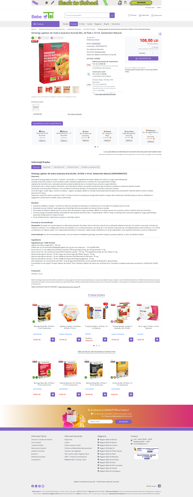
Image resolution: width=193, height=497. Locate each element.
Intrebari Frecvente (37, 451)
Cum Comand (36, 442)
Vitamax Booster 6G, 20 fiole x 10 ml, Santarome (70, 384)
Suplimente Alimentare (74, 29)
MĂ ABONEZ (123, 422)
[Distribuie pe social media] (160, 34)
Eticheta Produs (100, 52)
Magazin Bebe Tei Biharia (108, 439)
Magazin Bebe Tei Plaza (108, 454)
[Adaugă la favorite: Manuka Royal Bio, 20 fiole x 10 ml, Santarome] (34, 303)
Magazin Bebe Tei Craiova (108, 445)
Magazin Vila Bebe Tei (107, 448)
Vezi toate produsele (75, 114)
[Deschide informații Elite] (35, 305)
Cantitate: (142, 53)
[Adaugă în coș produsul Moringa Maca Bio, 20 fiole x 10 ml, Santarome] (53, 394)
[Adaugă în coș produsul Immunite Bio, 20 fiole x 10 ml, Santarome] (131, 394)
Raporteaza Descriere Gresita (68, 287)
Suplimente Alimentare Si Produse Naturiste (52, 29)
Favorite (133, 15)
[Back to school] (96, 3)
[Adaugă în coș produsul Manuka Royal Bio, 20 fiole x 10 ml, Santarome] (53, 339)
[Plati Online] (151, 486)
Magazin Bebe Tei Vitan (107, 462)
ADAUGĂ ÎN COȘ (145, 58)
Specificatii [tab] (46, 167)
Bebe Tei (33, 29)
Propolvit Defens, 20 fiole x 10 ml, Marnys (96, 327)
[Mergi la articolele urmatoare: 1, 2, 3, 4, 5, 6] (95, 147)
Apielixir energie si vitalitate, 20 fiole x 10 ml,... (70, 327)
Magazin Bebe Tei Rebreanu (109, 457)
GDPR (159, 7)
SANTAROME (96, 44)
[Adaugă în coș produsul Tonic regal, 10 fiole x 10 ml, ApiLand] (157, 339)
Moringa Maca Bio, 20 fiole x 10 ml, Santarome (44, 384)
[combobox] (87, 15)
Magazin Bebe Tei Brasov (108, 442)
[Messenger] (36, 486)
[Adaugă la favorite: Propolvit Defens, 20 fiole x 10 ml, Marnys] (86, 303)
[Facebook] (32, 486)
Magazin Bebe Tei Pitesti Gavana (111, 451)
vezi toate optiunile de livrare (105, 94)
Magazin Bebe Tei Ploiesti (108, 468)
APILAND (140, 334)
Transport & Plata (37, 445)
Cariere (67, 442)
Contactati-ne (36, 460)
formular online (80, 460)
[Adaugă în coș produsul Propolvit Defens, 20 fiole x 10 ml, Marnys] (105, 339)
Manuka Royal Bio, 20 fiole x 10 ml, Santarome (44, 327)
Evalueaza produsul (93, 40)
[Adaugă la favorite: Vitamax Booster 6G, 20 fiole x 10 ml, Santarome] (60, 360)
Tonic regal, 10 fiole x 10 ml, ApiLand (148, 327)
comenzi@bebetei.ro (140, 444)
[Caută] (112, 15)
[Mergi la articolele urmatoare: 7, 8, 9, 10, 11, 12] (97, 147)
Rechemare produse (38, 457)
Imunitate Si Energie (89, 29)
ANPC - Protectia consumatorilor (76, 457)
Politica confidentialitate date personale (78, 448)
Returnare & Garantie (38, 448)
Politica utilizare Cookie (73, 445)
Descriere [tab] (36, 167)
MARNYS (88, 334)
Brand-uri (34, 454)
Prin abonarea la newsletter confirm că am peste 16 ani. (112, 414)
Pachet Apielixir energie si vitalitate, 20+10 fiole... (122, 327)
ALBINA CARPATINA (65, 334)
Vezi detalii (101, 90)
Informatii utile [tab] (59, 167)
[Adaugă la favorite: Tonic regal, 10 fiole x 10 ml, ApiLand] (138, 303)
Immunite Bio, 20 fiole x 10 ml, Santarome (122, 384)
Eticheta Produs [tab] (72, 167)
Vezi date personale (117, 416)
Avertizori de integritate (73, 451)
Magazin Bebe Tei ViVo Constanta (111, 465)
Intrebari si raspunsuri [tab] (90, 167)
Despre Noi (68, 439)
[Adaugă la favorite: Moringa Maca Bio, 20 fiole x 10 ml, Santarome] (34, 360)
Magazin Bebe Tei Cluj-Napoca (110, 471)
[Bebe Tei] (42, 15)
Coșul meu (145, 15)
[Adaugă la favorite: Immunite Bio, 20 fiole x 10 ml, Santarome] (112, 360)
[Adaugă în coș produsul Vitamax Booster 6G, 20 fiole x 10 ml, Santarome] (79, 394)
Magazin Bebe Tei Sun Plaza (109, 460)
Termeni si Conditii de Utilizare (41, 439)
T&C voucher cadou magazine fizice (77, 454)
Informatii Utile (149, 7)
